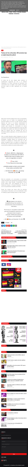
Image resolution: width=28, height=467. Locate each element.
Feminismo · (11, 13)
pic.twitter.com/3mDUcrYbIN (15, 168)
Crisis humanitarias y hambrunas (12, 412)
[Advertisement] (14, 31)
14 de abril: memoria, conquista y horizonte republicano (16, 360)
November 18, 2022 (13, 172)
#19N (21, 154)
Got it (17, 10)
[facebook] (4, 264)
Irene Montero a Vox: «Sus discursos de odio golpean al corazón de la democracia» (16, 404)
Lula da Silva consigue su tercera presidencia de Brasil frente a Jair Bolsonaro (16, 375)
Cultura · (15, 12)
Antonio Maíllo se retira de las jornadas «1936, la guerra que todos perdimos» (16, 366)
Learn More (12, 10)
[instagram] (9, 264)
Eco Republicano (5, 57)
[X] (14, 264)
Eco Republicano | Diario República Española (17, 465)
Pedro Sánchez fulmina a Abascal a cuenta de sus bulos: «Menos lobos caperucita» (16, 246)
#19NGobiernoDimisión (16, 214)
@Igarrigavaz (20, 153)
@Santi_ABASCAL (10, 153)
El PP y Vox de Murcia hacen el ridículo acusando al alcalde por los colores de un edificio (16, 241)
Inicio (2, 47)
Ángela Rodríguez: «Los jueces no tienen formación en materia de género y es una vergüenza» (16, 399)
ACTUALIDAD (7, 222)
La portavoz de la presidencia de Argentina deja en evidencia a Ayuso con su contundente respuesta (15, 380)
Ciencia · (11, 12)
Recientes (4, 352)
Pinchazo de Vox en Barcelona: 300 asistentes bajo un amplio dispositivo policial (16, 251)
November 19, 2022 (18, 219)
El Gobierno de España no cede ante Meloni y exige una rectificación (16, 355)
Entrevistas (16, 13)
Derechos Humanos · (21, 12)
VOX (5, 47)
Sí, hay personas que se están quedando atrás (14, 423)
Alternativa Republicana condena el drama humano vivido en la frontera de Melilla (17, 418)
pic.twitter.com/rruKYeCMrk (14, 216)
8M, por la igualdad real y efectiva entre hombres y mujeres (17, 393)
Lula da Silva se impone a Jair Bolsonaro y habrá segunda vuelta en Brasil (16, 385)
